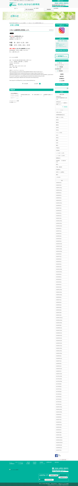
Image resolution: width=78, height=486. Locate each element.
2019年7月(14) (59, 330)
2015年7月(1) (58, 450)
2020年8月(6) (58, 297)
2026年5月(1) (58, 182)
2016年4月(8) (58, 427)
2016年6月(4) (58, 422)
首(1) (57, 135)
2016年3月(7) (58, 429)
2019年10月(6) (59, 322)
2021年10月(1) (59, 271)
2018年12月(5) (59, 348)
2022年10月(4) (59, 251)
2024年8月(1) (58, 205)
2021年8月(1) (58, 276)
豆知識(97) (58, 169)
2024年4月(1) (58, 213)
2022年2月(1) (58, 264)
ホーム (10, 462)
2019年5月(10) (59, 335)
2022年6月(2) (58, 259)
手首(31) (57, 147)
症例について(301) (59, 117)
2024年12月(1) (59, 202)
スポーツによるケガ (19, 462)
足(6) (57, 142)
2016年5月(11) (59, 424)
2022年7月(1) (58, 256)
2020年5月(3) (58, 304)
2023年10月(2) (59, 225)
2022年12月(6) (59, 248)
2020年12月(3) (59, 289)
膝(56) (57, 124)
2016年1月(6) (58, 434)
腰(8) (57, 140)
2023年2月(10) (59, 243)
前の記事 (26, 83)
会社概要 (28, 463)
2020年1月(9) (58, 315)
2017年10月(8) (59, 381)
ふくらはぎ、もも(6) (60, 152)
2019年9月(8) (58, 325)
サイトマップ (42, 463)
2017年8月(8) (58, 386)
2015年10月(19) (59, 442)
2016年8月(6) (58, 417)
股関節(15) (58, 158)
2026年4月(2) (58, 185)
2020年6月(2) (58, 302)
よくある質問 (61, 80)
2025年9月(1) (58, 192)
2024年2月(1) (58, 215)
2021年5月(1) (58, 279)
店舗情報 (61, 74)
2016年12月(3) (59, 406)
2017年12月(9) (59, 376)
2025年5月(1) (58, 197)
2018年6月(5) (58, 363)
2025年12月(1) (59, 187)
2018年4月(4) (58, 366)
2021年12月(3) (59, 269)
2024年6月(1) (58, 210)
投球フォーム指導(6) (60, 172)
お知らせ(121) (59, 112)
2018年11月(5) (59, 350)
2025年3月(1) (58, 200)
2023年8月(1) (58, 228)
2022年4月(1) (58, 261)
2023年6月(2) (58, 233)
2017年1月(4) (58, 404)
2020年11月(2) (59, 292)
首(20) (57, 127)
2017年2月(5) (58, 401)
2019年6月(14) (59, 332)
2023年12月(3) (59, 220)
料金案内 (34, 462)
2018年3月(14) (59, 368)
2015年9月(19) (59, 445)
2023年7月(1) (58, 231)
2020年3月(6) (58, 310)
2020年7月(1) (58, 299)
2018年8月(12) (59, 358)
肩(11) (57, 137)
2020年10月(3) (59, 294)
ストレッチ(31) (59, 132)
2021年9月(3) (58, 274)
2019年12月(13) (59, 317)
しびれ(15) (58, 177)
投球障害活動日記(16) (60, 114)
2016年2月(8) (58, 432)
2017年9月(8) (58, 383)
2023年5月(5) (58, 236)
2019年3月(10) (59, 340)
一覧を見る (65, 106)
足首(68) (57, 150)
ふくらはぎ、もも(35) (60, 155)
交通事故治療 (48, 462)
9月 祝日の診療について (37, 94)
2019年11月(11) (59, 320)
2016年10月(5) (59, 411)
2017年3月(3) (58, 399)
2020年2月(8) (58, 312)
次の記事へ (36, 83)
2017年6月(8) (58, 391)
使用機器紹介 (61, 78)
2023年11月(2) (59, 223)
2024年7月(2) (58, 208)
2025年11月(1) (59, 190)
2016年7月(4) (58, 419)
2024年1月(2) (58, 218)
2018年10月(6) (59, 353)
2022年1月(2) (58, 266)
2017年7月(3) (58, 389)
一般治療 (28, 462)
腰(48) (57, 122)
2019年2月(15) (59, 343)
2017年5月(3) (58, 394)
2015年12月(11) (59, 437)
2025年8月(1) (58, 195)
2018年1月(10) (59, 373)
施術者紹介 (62, 76)
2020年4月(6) (58, 307)
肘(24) (57, 130)
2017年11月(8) (59, 378)
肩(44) (57, 119)
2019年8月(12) (59, 327)
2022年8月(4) (58, 253)
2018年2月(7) (58, 371)
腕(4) (57, 174)
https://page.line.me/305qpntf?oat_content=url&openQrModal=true (22, 80)
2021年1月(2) (58, 287)
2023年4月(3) (58, 238)
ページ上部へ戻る (62, 459)
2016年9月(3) (58, 414)
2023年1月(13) (59, 246)
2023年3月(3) (58, 241)
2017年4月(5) (58, 396)
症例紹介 (34, 463)
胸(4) (57, 164)
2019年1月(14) (59, 345)
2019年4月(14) (59, 338)
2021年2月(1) (58, 284)
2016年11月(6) (59, 409)
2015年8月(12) (59, 447)
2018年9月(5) (58, 355)
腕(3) (57, 145)
